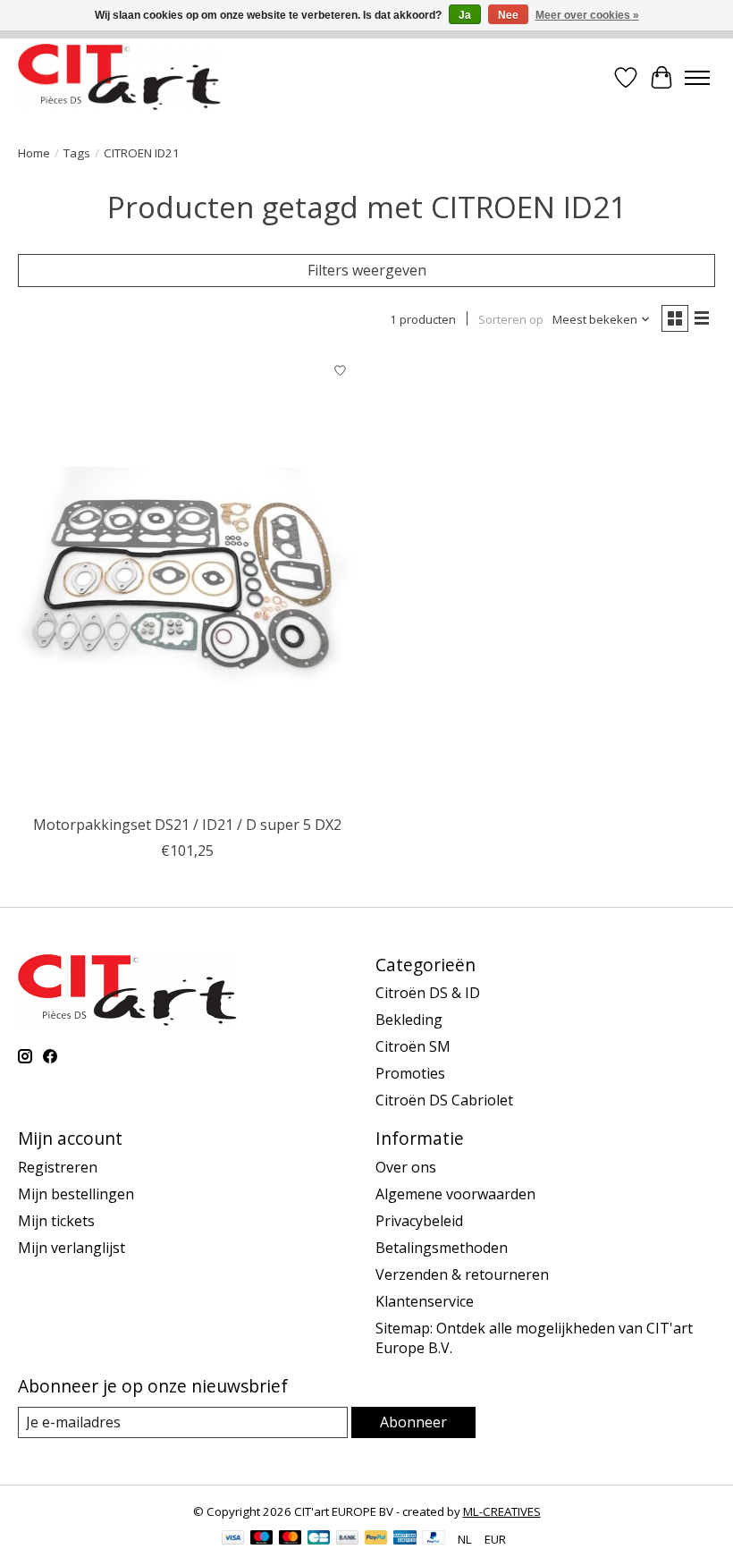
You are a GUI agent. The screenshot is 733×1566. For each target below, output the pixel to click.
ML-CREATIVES (502, 1511)
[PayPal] (376, 1539)
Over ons (405, 1167)
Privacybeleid (419, 1221)
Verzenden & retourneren (462, 1274)
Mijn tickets (56, 1221)
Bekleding (408, 1019)
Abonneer (413, 1422)
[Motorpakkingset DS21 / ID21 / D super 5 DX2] (188, 579)
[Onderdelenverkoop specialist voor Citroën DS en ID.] (119, 77)
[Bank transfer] (347, 1539)
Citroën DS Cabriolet (444, 1100)
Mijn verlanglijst (71, 1247)
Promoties (410, 1073)
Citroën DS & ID (427, 993)
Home (34, 153)
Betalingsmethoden (441, 1247)
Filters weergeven (367, 270)
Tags (76, 153)
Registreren (57, 1167)
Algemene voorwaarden (455, 1194)
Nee (508, 15)
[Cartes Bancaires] (319, 1539)
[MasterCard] (290, 1539)
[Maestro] (262, 1539)
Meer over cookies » (587, 15)
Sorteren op (510, 319)
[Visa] (233, 1539)
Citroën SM (413, 1046)
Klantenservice (424, 1301)
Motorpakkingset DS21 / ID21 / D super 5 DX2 (187, 824)
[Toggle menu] (697, 78)
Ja (465, 15)
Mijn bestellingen (76, 1194)
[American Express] (405, 1539)
